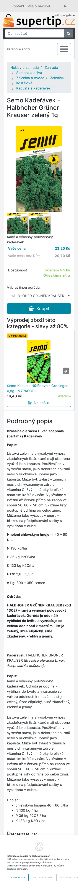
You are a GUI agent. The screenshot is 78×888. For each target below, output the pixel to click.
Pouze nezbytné (42, 877)
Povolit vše (18, 877)
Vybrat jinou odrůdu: (24, 287)
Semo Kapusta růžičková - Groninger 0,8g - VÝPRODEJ (37, 388)
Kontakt (18, 6)
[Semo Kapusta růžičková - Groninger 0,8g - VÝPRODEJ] (39, 361)
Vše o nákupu (39, 6)
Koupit (41, 308)
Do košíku (41, 403)
